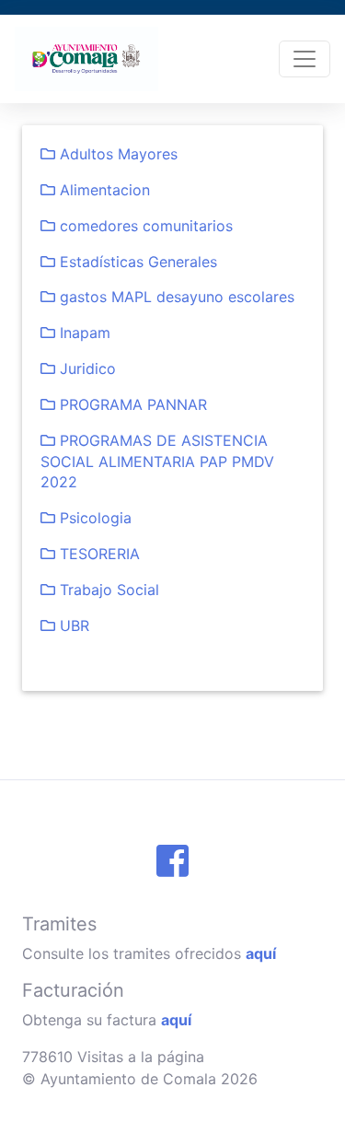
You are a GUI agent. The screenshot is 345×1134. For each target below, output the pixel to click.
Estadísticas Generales (136, 261)
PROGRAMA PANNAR (131, 404)
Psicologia (93, 518)
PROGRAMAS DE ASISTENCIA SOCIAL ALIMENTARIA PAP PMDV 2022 (157, 461)
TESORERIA (97, 553)
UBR (72, 625)
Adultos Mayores (116, 154)
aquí (261, 953)
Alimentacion (102, 190)
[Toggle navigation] (304, 59)
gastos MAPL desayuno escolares (174, 296)
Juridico (85, 368)
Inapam (82, 332)
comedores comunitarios (144, 225)
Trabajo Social (107, 589)
